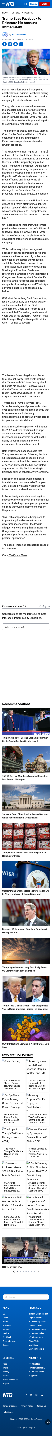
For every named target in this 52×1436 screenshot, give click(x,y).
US (4, 1314)
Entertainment (9, 1341)
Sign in (33, 4)
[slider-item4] (26, 1271)
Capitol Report (35, 1318)
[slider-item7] (34, 1271)
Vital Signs (33, 1345)
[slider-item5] (28, 1271)
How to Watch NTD (37, 1368)
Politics (28, 13)
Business (7, 1325)
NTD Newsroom (19, 35)
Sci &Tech (7, 1337)
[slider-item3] (23, 1271)
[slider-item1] (17, 1271)
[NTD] (7, 1395)
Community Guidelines (28, 617)
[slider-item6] (31, 1271)
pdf (37, 402)
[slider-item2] (20, 1271)
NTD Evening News (37, 1322)
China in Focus (35, 1325)
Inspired (6, 1383)
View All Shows (35, 1349)
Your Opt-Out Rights (26, 1428)
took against (9, 379)
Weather (6, 1329)
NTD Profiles (34, 1364)
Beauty (6, 1372)
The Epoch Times (17, 555)
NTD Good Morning (37, 1329)
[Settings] (46, 1261)
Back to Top (48, 1422)
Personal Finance (10, 1379)
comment (7, 312)
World (5, 1322)
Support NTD (34, 1375)
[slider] (26, 1258)
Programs (35, 1308)
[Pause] (6, 1261)
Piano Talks (34, 1341)
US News (16, 13)
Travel (5, 1368)
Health (6, 1333)
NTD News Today (36, 1333)
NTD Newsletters (36, 1372)
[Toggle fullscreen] (41, 1261)
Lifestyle (8, 1358)
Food (5, 1364)
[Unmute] (46, 1253)
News (4, 13)
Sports (5, 1345)
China (5, 1318)
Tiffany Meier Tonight (38, 1314)
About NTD (35, 1358)
